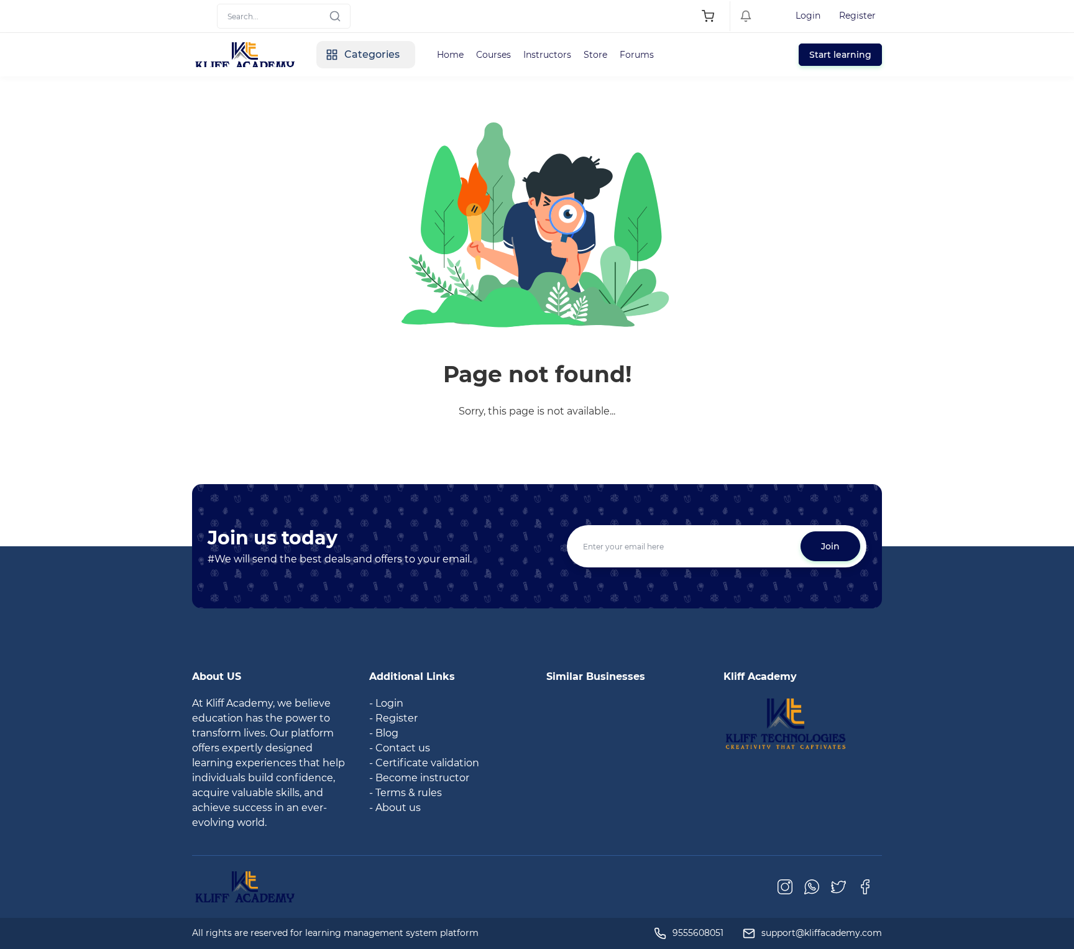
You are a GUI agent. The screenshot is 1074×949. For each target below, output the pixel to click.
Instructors (547, 54)
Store (595, 54)
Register (857, 15)
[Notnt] (785, 723)
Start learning (840, 54)
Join (830, 546)
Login (808, 15)
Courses (493, 54)
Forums (637, 54)
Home (450, 54)
